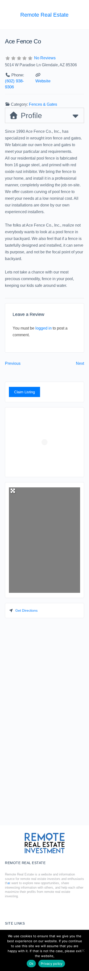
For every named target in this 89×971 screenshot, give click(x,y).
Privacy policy (52, 964)
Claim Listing (24, 392)
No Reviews (45, 58)
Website (42, 81)
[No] (82, 950)
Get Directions (26, 610)
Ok (31, 964)
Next (80, 363)
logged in (43, 328)
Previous (13, 363)
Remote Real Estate (44, 15)
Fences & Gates (43, 104)
